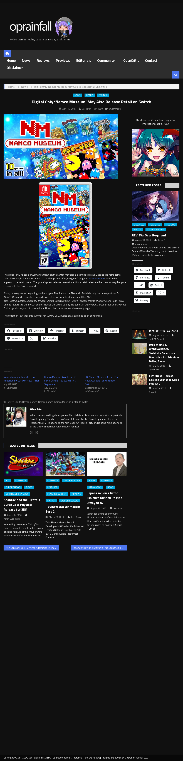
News (26, 60)
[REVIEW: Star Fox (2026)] (139, 334)
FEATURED (52, 487)
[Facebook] (31, 432)
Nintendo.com (96, 278)
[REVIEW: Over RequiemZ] (155, 206)
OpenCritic (131, 60)
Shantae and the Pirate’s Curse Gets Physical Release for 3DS (22, 504)
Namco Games (45, 402)
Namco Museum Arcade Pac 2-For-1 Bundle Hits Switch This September (60, 380)
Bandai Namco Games (26, 402)
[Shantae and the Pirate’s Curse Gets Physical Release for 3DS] (23, 464)
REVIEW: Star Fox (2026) (163, 331)
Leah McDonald (156, 339)
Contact (151, 60)
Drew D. (152, 392)
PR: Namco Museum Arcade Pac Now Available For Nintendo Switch (101, 380)
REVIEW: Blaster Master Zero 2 (63, 509)
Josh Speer (76, 517)
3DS (7, 480)
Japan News (95, 487)
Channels (20, 480)
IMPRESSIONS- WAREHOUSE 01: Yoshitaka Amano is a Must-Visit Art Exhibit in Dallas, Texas (164, 353)
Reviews (43, 60)
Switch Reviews (69, 500)
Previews (63, 60)
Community (106, 60)
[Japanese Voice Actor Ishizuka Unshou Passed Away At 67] (107, 464)
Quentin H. (154, 369)
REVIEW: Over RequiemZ (149, 235)
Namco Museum (62, 402)
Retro (89, 95)
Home (11, 60)
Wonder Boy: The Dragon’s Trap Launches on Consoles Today (100, 548)
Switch (103, 95)
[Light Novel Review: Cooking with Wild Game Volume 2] (139, 379)
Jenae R (161, 240)
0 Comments (115, 109)
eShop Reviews (72, 480)
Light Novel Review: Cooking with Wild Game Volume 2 (164, 380)
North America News (17, 494)
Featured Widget (56, 494)
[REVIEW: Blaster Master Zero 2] (65, 464)
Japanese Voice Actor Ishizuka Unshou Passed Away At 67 (104, 498)
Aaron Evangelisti (12, 518)
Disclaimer (15, 67)
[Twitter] (37, 432)
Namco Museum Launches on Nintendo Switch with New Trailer (21, 378)
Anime (92, 480)
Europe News (13, 487)
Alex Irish (86, 109)
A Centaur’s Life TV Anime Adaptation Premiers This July (34, 548)
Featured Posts (148, 185)
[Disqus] (65, 599)
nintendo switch (80, 402)
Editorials (83, 60)
